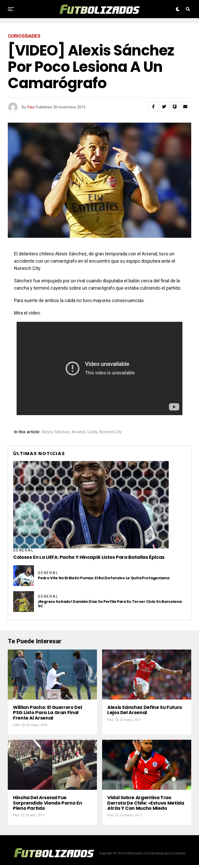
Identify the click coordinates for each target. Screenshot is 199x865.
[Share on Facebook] (153, 106)
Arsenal (78, 432)
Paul (30, 107)
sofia (16, 725)
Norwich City (110, 432)
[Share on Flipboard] (174, 106)
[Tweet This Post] (164, 106)
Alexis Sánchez (56, 432)
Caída (92, 432)
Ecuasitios (177, 853)
